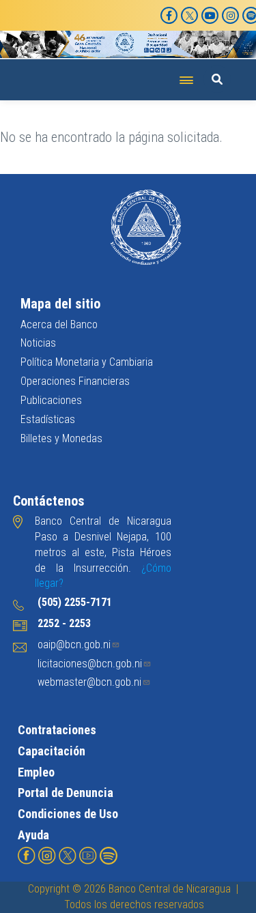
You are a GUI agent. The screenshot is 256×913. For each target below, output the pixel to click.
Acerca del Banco (59, 324)
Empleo (36, 772)
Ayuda (33, 835)
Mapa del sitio (60, 303)
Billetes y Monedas (61, 438)
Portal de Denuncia (65, 792)
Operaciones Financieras (75, 381)
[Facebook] (168, 15)
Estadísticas (47, 419)
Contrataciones (57, 730)
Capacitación (51, 751)
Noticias (38, 342)
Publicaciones (51, 400)
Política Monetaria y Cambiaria (86, 362)
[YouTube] (209, 15)
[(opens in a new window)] (26, 855)
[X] (189, 15)
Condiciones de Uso (68, 814)
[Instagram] (230, 15)
